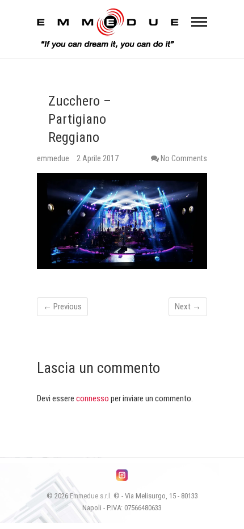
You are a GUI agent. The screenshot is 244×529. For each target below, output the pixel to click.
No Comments (184, 158)
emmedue (54, 158)
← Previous (62, 306)
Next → (188, 306)
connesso (92, 398)
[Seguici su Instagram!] (122, 475)
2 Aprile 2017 (98, 158)
